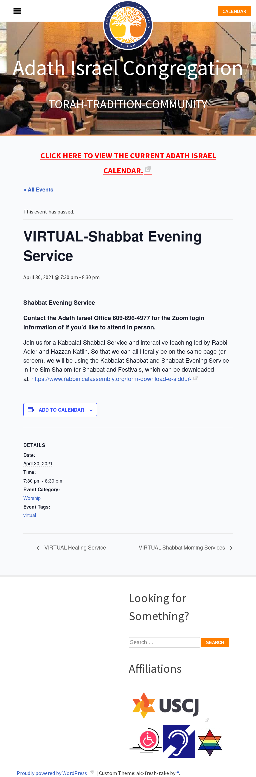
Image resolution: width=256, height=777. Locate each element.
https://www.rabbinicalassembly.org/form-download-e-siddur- (111, 378)
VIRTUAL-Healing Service (74, 547)
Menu (10, 11)
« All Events (38, 189)
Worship (32, 498)
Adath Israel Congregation (128, 67)
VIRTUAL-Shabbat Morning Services (182, 547)
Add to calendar (61, 409)
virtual (29, 515)
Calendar (234, 11)
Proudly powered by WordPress (52, 773)
